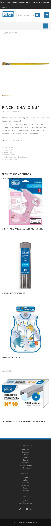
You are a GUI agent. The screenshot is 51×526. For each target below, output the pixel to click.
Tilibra (25, 478)
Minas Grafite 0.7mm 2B (13, 293)
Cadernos (25, 452)
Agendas (25, 449)
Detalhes (6, 141)
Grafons (25, 480)
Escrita (25, 460)
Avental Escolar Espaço (14, 357)
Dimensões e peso (18, 141)
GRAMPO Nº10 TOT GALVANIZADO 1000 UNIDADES (24, 421)
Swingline (25, 483)
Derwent (26, 491)
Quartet (25, 488)
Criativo (25, 455)
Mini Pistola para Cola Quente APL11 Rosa (22, 229)
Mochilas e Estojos (25, 468)
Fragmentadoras (26, 465)
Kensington (25, 485)
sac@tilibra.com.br (25, 503)
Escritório (25, 463)
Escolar (25, 457)
